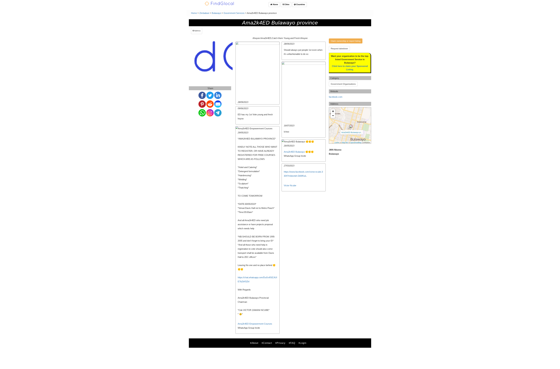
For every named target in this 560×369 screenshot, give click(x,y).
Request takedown (339, 48)
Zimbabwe (204, 13)
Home (275, 4)
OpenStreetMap (355, 142)
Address (197, 31)
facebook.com (335, 97)
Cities (286, 4)
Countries (300, 4)
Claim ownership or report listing (345, 41)
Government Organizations (343, 84)
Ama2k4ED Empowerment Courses (255, 324)
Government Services (234, 13)
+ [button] (333, 111)
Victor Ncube (290, 185)
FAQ (292, 343)
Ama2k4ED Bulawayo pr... (351, 132)
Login (303, 343)
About (254, 343)
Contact (267, 343)
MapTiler (345, 142)
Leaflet (336, 142)
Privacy (281, 343)
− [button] (333, 115)
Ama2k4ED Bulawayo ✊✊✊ (299, 152)
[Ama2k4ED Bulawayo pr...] (351, 126)
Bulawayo (216, 13)
